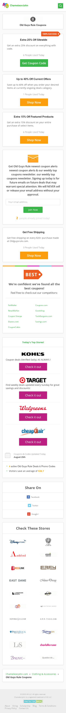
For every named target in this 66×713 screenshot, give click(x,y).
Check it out (33, 367)
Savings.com (41, 321)
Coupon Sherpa (15, 316)
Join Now (33, 209)
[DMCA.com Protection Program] (33, 701)
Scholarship (25, 706)
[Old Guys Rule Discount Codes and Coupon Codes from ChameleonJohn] (15, 5)
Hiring (15, 706)
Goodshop (40, 310)
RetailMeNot (13, 310)
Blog (35, 706)
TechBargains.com (43, 316)
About (7, 706)
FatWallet (12, 305)
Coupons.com (41, 305)
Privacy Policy (11, 708)
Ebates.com (13, 321)
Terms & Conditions (47, 706)
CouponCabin (14, 327)
